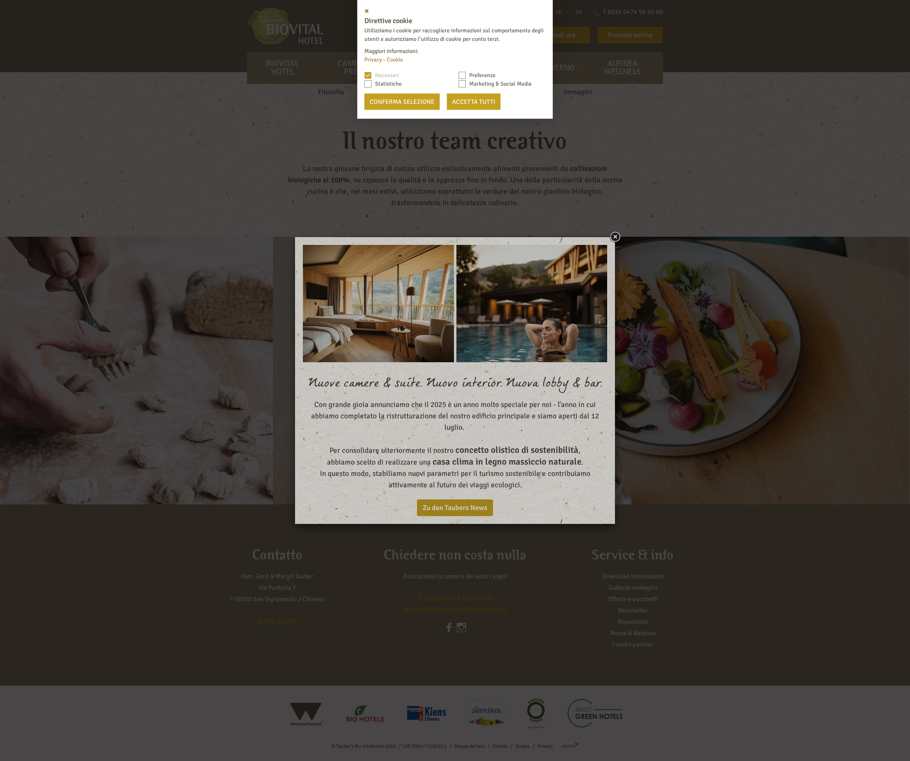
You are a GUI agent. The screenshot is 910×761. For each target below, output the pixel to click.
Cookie (395, 59)
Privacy (373, 59)
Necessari (387, 75)
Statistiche (388, 83)
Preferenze (482, 75)
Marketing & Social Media (500, 83)
